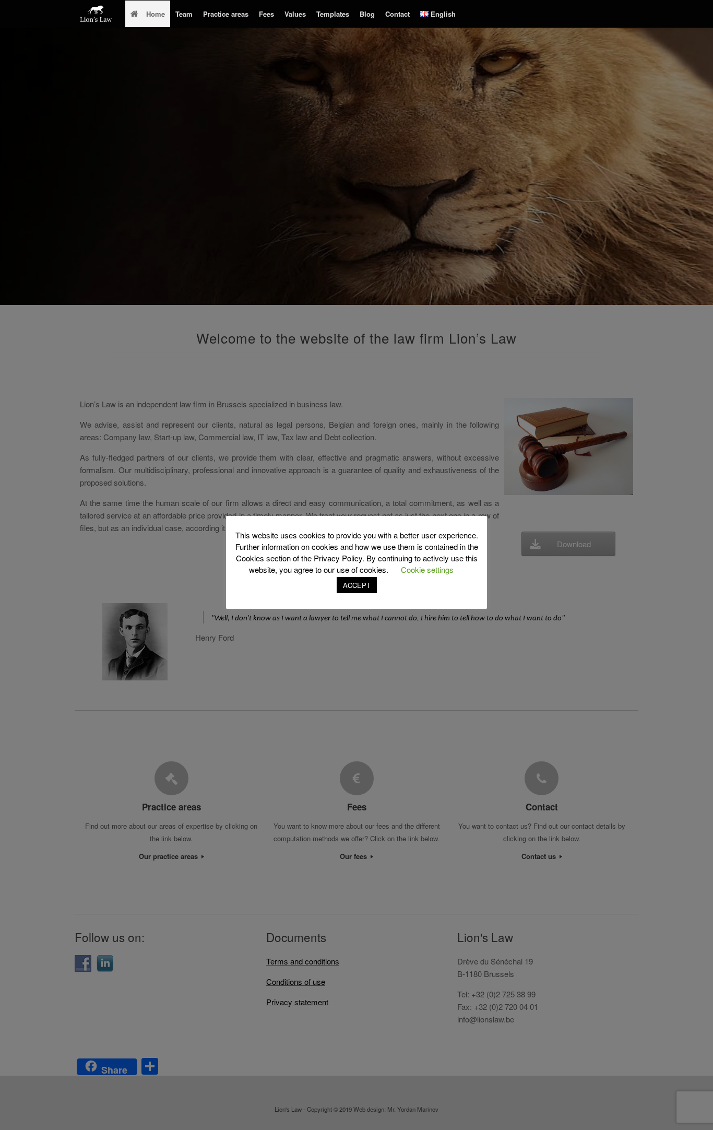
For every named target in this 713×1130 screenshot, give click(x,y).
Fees (266, 14)
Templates (332, 14)
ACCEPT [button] (357, 585)
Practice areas (225, 14)
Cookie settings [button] (427, 569)
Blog (367, 14)
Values (295, 14)
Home (155, 14)
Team (184, 14)
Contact (397, 14)
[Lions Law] (96, 14)
